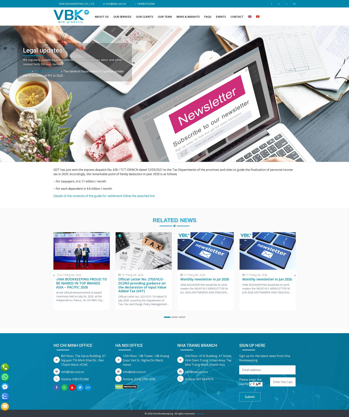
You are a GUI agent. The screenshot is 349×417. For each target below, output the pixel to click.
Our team (165, 16)
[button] (167, 317)
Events (221, 16)
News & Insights (188, 16)
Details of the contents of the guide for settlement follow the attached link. (104, 196)
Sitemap (199, 413)
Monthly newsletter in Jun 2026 (267, 279)
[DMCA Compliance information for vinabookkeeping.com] (126, 386)
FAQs (207, 16)
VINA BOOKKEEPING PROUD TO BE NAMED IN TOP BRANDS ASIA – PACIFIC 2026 (81, 283)
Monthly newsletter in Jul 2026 (204, 279)
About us (102, 16)
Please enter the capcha (250, 382)
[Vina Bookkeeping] (71, 16)
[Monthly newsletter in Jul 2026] (206, 251)
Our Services (122, 16)
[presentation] (54, 275)
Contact (236, 16)
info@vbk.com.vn (72, 372)
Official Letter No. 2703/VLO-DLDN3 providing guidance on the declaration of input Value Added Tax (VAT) (142, 285)
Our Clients (144, 16)
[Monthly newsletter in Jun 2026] (268, 251)
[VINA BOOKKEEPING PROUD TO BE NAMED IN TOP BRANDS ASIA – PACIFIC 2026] (81, 251)
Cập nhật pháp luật (47, 71)
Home (27, 71)
